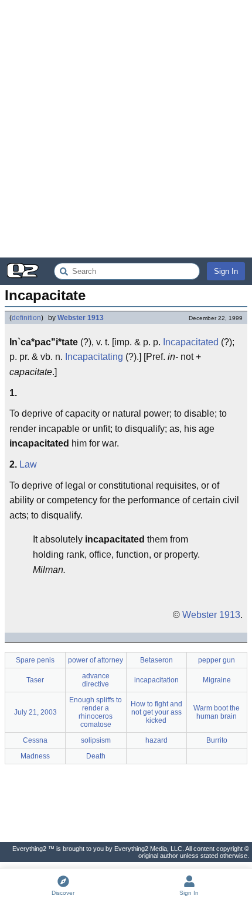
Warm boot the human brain (216, 712)
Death (95, 756)
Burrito (216, 740)
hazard (156, 740)
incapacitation (156, 680)
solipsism (96, 740)
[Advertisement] (126, 129)
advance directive (96, 680)
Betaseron (156, 660)
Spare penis (35, 660)
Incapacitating (94, 357)
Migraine (217, 680)
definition (26, 318)
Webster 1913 (80, 318)
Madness (35, 756)
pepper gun (216, 660)
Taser (35, 680)
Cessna (35, 740)
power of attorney (95, 660)
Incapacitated (191, 342)
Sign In (226, 271)
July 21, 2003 (35, 712)
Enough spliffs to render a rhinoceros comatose (95, 712)
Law (28, 464)
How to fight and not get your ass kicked (156, 712)
